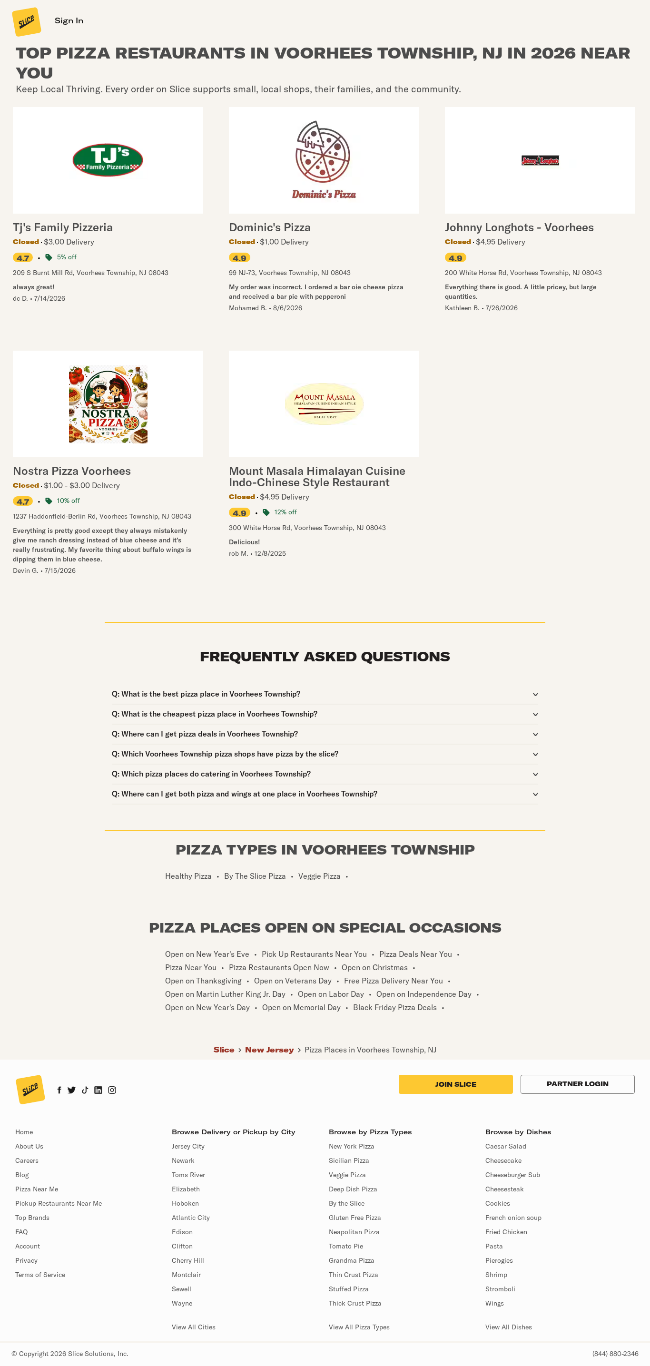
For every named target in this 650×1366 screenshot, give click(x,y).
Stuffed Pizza (349, 1289)
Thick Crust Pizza (355, 1303)
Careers (27, 1160)
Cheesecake (503, 1160)
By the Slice (346, 1203)
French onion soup (513, 1217)
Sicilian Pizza (349, 1160)
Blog (22, 1174)
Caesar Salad (505, 1146)
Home (24, 1132)
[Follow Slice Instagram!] (112, 1091)
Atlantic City (191, 1217)
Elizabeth (186, 1189)
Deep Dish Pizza (353, 1189)
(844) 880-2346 (615, 1353)
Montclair (186, 1274)
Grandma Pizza (351, 1260)
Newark (183, 1160)
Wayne (182, 1303)
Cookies (497, 1203)
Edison (182, 1232)
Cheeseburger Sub (512, 1174)
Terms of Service (40, 1274)
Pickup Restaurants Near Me (58, 1203)
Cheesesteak (504, 1189)
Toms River (188, 1174)
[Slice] (25, 21)
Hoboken (185, 1203)
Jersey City (188, 1146)
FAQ (21, 1232)
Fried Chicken (506, 1232)
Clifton (182, 1246)
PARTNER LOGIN (578, 1084)
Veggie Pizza (347, 1174)
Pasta (494, 1246)
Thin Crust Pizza (353, 1274)
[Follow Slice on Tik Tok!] (85, 1091)
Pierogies (499, 1260)
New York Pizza (351, 1146)
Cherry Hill (188, 1260)
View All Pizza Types (359, 1327)
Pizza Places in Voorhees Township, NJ (370, 1049)
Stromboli (500, 1289)
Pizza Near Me (36, 1189)
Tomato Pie (346, 1246)
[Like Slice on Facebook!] (59, 1091)
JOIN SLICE (455, 1084)
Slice (224, 1049)
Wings (494, 1303)
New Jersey (269, 1049)
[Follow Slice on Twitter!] (71, 1091)
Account (27, 1246)
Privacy (26, 1260)
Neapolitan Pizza (354, 1232)
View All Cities (194, 1327)
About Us (29, 1146)
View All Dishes (508, 1327)
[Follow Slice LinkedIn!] (98, 1091)
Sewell (181, 1289)
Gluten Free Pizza (355, 1217)
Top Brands (32, 1217)
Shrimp (496, 1274)
